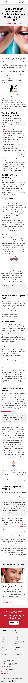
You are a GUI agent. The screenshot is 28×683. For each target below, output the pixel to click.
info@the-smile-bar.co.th (9, 673)
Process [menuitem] (3, 637)
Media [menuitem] (16, 637)
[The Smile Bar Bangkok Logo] (7, 2)
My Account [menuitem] (4, 643)
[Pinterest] (15, 681)
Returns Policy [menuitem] (5, 654)
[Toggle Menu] (26, 2)
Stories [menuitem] (16, 635)
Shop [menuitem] (2, 633)
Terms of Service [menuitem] (5, 649)
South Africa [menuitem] (18, 656)
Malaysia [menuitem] (17, 654)
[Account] (20, 2)
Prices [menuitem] (3, 635)
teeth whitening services (15, 526)
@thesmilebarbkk (8, 669)
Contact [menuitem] (17, 639)
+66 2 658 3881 (7, 667)
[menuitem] (4, 681)
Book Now (14, 622)
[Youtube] (10, 681)
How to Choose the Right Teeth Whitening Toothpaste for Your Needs (14, 586)
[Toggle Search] (17, 2)
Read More (6, 602)
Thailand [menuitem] (17, 649)
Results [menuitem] (3, 639)
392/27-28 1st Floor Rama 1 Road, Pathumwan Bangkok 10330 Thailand (10, 662)
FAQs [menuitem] (16, 633)
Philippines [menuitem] (17, 652)
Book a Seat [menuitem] (4, 641)
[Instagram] (12, 681)
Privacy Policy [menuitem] (5, 652)
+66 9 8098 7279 (7, 671)
